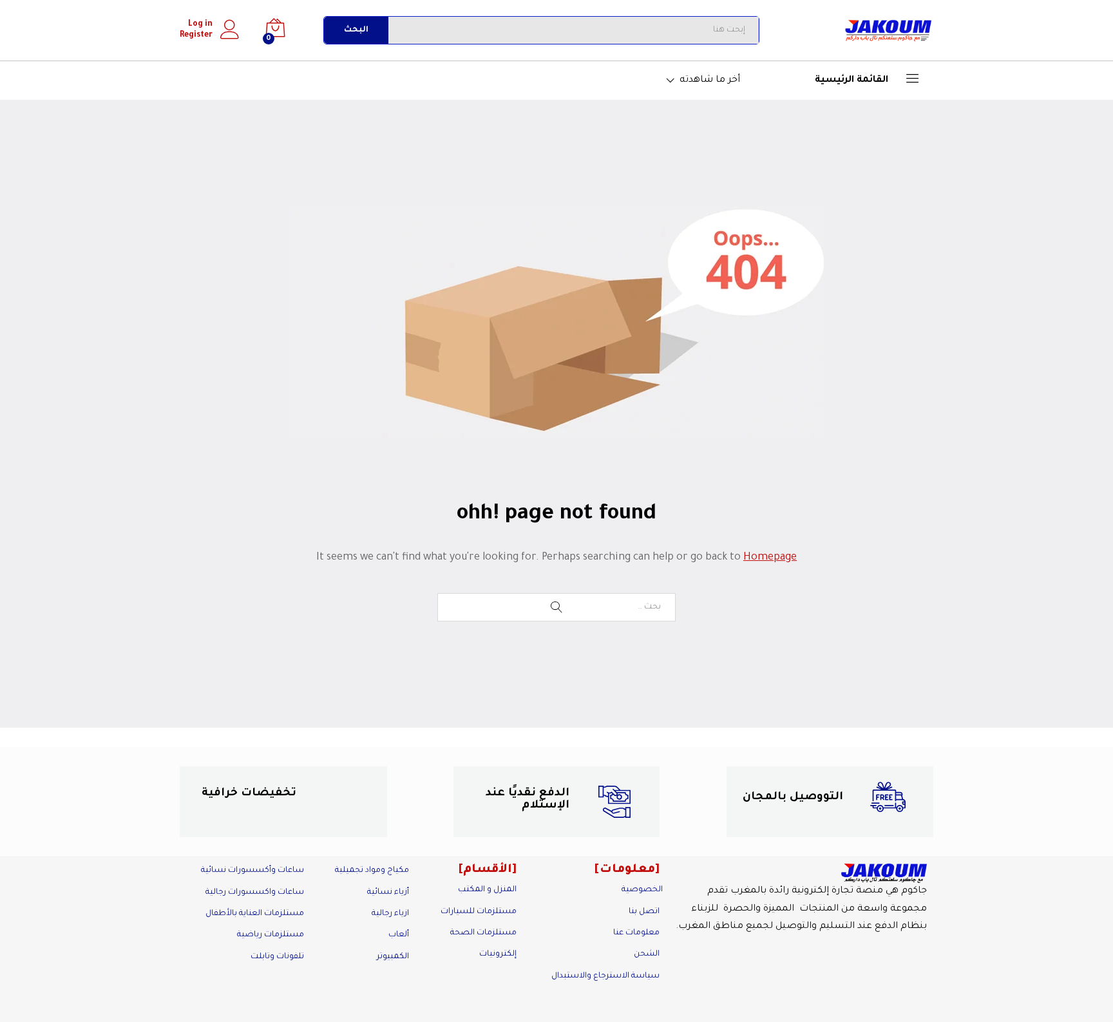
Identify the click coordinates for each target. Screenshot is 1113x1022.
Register (196, 35)
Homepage (770, 557)
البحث (356, 30)
